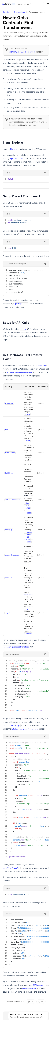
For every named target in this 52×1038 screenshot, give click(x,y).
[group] (35, 1002)
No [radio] (42, 1002)
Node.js (13, 149)
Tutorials (6, 12)
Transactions (19, 12)
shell (8, 173)
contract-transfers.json (16, 264)
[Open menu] (48, 4)
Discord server (29, 988)
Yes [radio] (31, 1002)
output (9, 914)
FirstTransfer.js (12, 654)
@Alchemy (38, 985)
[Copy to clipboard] (45, 173)
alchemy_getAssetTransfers (22, 52)
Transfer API (40, 365)
